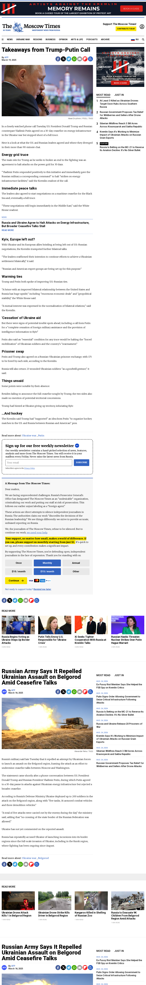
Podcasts (92, 39)
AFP (6, 57)
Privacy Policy (29, 468)
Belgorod (43, 858)
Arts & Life (77, 39)
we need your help (37, 532)
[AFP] (5, 691)
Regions (37, 39)
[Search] (143, 39)
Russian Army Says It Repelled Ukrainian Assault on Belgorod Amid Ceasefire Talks (42, 677)
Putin (41, 435)
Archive (105, 39)
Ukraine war (29, 435)
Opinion (63, 39)
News (10, 39)
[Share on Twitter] (63, 58)
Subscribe (81, 462)
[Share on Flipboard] (85, 58)
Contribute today (126, 29)
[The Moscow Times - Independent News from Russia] (31, 26)
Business (50, 39)
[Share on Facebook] (57, 58)
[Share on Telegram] (68, 58)
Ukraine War (23, 39)
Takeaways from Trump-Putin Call (46, 49)
